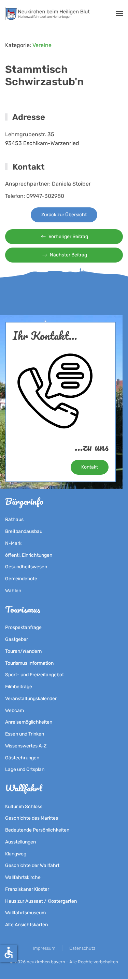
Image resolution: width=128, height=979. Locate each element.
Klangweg (15, 854)
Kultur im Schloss (23, 806)
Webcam (14, 710)
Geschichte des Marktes (31, 818)
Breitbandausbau (23, 531)
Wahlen (13, 591)
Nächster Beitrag (68, 255)
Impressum (44, 948)
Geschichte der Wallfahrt (32, 865)
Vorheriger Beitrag (68, 236)
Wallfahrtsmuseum (25, 913)
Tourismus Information (29, 663)
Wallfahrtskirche (23, 877)
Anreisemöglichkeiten (28, 722)
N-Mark (13, 543)
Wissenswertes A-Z (25, 746)
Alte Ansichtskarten (26, 925)
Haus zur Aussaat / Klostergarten (41, 901)
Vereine (42, 45)
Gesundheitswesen (26, 567)
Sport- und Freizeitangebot (34, 675)
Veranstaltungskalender (31, 698)
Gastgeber (16, 639)
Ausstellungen (20, 842)
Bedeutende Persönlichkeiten (37, 830)
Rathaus (14, 519)
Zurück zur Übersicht (64, 215)
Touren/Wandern (23, 651)
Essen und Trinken (24, 734)
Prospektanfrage (23, 627)
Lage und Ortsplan (24, 769)
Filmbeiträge (18, 687)
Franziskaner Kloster (27, 889)
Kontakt (89, 467)
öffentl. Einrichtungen (28, 555)
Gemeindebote (21, 579)
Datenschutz (82, 948)
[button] (119, 13)
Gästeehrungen (22, 758)
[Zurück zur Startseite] (48, 13)
